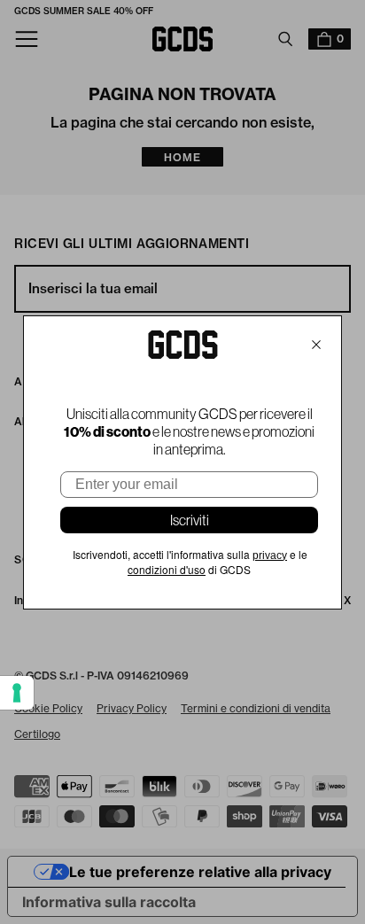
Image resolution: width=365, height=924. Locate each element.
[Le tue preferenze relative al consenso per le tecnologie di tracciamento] (17, 693)
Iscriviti (189, 520)
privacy (269, 555)
